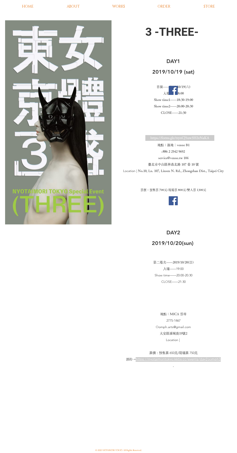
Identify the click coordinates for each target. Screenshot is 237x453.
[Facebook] (173, 90)
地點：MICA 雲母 (173, 314)
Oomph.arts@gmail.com (173, 327)
